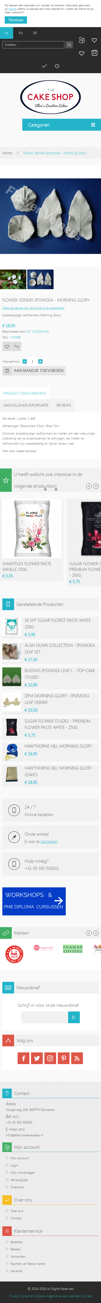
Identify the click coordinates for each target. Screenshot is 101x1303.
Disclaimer (27, 1296)
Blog (82, 40)
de (35, 33)
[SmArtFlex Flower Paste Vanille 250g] (31, 501)
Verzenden (18, 1256)
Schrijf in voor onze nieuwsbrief (48, 1005)
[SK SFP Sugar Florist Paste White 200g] (11, 626)
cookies (12, 9)
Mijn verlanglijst (82, 53)
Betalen (44, 66)
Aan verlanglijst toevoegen (7, 346)
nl (6, 33)
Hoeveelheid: (11, 361)
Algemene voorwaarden (63, 1296)
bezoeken (49, 841)
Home (7, 152)
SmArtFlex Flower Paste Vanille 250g (26, 566)
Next (96, 486)
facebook (23, 1058)
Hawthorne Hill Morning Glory (58, 746)
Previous (89, 486)
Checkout (17, 1187)
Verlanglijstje (19, 1179)
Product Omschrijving (25, 393)
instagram (50, 1058)
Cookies (40, 1296)
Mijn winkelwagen (94, 53)
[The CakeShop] (50, 97)
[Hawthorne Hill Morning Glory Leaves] (11, 774)
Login (14, 1165)
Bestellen (17, 1242)
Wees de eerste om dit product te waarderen (33, 308)
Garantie (16, 1271)
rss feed (77, 1058)
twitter (37, 1058)
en (21, 33)
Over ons (17, 1211)
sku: (5, 337)
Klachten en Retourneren (28, 1263)
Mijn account (94, 40)
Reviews (64, 405)
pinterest (64, 1058)
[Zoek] (69, 44)
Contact (16, 1218)
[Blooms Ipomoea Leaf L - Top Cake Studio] (11, 676)
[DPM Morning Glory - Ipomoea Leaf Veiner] (11, 702)
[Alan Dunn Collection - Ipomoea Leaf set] (11, 651)
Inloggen (57, 66)
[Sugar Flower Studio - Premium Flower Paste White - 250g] (11, 727)
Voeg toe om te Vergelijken (16, 346)
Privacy (14, 1296)
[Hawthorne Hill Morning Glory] (11, 752)
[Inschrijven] (74, 1017)
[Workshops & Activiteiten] (34, 890)
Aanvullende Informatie (26, 405)
